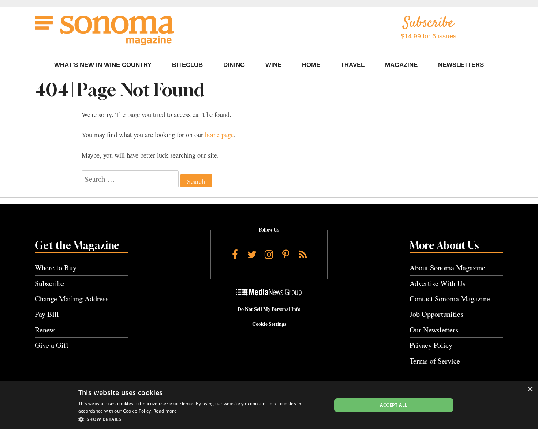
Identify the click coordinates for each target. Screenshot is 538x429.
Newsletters (461, 64)
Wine (273, 64)
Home (311, 64)
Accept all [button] (393, 405)
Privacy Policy (431, 345)
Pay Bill (47, 314)
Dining (234, 64)
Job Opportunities (436, 314)
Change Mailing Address (72, 299)
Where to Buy (55, 267)
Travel (353, 64)
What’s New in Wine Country (103, 64)
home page (219, 134)
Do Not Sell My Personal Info (269, 309)
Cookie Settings (269, 324)
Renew (45, 330)
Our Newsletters (434, 330)
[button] (201, 419)
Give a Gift (51, 345)
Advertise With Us (438, 283)
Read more (165, 411)
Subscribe (49, 283)
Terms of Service (435, 361)
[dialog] (269, 405)
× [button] (530, 389)
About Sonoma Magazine (447, 267)
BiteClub (187, 64)
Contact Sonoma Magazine (450, 299)
